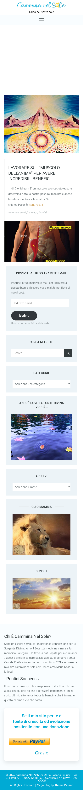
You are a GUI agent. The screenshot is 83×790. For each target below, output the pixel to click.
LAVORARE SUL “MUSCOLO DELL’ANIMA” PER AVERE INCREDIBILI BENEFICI (34, 173)
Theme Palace (64, 785)
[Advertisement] (41, 57)
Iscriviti (24, 315)
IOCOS (41, 780)
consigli (24, 212)
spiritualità (41, 212)
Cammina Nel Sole (28, 775)
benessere (13, 212)
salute (32, 212)
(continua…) (36, 204)
